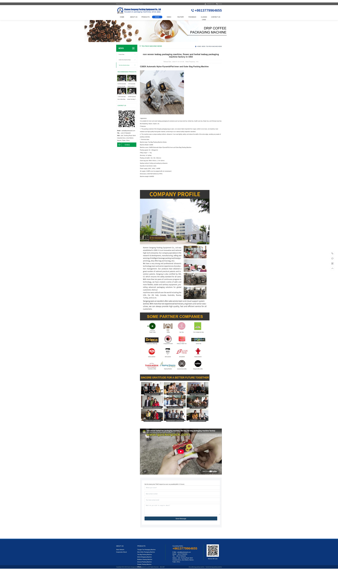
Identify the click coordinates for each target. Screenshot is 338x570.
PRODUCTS (145, 17)
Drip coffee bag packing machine (196, 567)
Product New (121, 54)
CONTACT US (210, 3)
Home (199, 46)
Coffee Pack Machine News (125, 59)
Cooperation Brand (121, 552)
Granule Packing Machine (144, 561)
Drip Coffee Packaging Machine (146, 552)
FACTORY (180, 17)
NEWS (157, 17)
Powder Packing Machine (144, 564)
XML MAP (162, 567)
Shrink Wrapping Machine (144, 557)
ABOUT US (133, 17)
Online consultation (123, 145)
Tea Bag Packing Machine (155, 142)
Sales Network (120, 549)
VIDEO (169, 17)
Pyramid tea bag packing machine (214, 567)
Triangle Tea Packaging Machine (146, 549)
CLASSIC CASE (204, 17)
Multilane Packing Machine (144, 559)
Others (139, 566)
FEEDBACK (192, 17)
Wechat (220, 3)
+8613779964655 (332, 253)
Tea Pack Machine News (124, 65)
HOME (122, 17)
